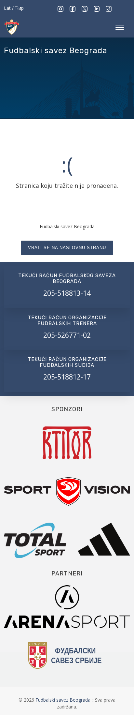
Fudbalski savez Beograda (63, 700)
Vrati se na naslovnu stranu (67, 247)
